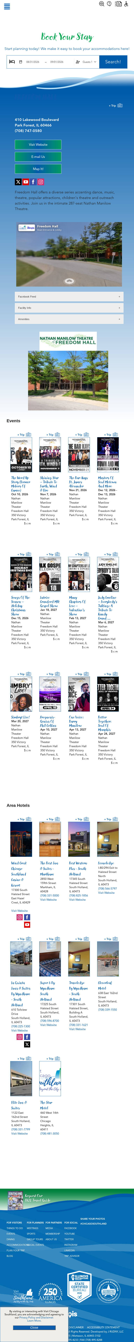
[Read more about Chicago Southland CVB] (23, 1304)
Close (34, 1327)
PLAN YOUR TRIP (16, 1250)
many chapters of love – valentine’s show (77, 605)
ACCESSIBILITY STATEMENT (103, 1327)
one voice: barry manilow (76, 721)
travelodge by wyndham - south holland (78, 991)
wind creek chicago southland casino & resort (19, 874)
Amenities (23, 319)
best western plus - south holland (78, 869)
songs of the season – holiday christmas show (20, 605)
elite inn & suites (19, 1105)
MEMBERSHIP (53, 1234)
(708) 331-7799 (20, 1129)
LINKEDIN (69, 1250)
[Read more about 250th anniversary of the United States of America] (50, 1304)
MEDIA (49, 1228)
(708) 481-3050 (49, 1133)
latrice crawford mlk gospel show (50, 601)
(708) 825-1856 (78, 895)
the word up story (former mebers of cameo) (20, 484)
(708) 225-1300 (20, 1026)
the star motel (46, 1105)
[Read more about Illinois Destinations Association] (79, 1304)
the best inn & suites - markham (49, 869)
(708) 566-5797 (107, 888)
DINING (11, 1239)
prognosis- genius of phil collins (48, 721)
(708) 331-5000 (49, 895)
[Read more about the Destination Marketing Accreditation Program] (108, 1304)
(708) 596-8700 (49, 1021)
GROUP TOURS (35, 1239)
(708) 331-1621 (78, 1025)
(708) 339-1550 (107, 1010)
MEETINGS (32, 1228)
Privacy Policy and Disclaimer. (36, 1317)
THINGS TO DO (15, 1228)
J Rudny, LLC (116, 1331)
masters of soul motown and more (107, 482)
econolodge (106, 863)
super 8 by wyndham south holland (47, 991)
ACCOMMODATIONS (18, 1245)
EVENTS (11, 1234)
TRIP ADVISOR (71, 1256)
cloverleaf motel (105, 985)
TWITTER (69, 1239)
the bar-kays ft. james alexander (78, 482)
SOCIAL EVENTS (35, 1245)
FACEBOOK (70, 1228)
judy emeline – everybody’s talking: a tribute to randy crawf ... (107, 607)
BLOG (10, 1256)
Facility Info (24, 307)
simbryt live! (20, 717)
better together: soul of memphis (104, 723)
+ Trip (113, 105)
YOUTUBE (69, 1234)
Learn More (34, 1320)
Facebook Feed (27, 296)
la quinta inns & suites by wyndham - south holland (21, 993)
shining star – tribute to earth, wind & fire (49, 484)
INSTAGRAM (70, 1245)
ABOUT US (51, 1239)
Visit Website (19, 911)
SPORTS (31, 1234)
